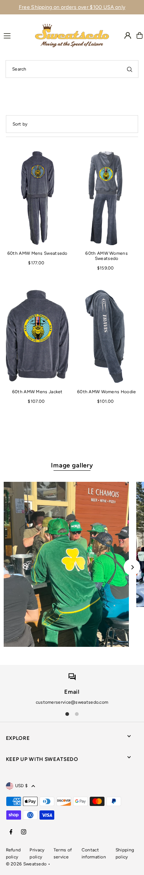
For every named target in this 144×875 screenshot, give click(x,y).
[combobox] (72, 69)
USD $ (21, 785)
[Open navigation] (16, 35)
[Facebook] (11, 832)
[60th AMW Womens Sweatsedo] (106, 197)
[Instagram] (23, 832)
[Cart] (140, 35)
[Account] (127, 35)
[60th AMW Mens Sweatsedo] (37, 197)
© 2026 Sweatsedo (26, 864)
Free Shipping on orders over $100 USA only (72, 7)
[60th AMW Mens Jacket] (37, 336)
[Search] (129, 69)
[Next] (132, 567)
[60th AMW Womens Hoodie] (106, 336)
